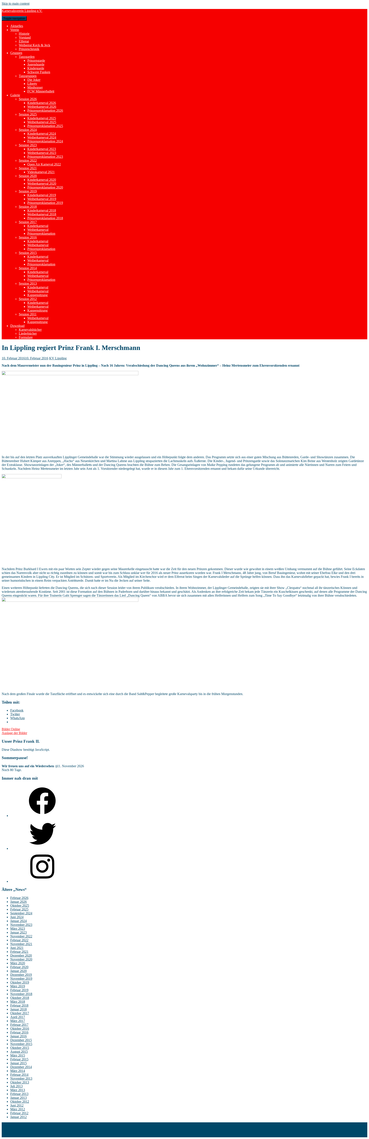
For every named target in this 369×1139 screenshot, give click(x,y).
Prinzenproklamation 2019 (45, 203)
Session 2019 (28, 191)
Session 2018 (28, 206)
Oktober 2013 (19, 1082)
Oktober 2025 (19, 905)
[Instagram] (42, 881)
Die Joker (33, 80)
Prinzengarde (36, 60)
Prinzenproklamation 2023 (45, 156)
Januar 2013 (18, 1097)
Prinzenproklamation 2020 (45, 187)
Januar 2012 (18, 1117)
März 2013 (17, 1090)
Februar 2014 (19, 1074)
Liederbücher (28, 333)
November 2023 (21, 925)
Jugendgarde (35, 64)
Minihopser (35, 87)
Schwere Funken (38, 72)
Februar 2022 (19, 940)
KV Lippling (58, 358)
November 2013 (21, 1078)
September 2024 (21, 913)
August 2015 (19, 1051)
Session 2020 (28, 176)
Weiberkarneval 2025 (41, 122)
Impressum (17, 1128)
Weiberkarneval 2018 (41, 214)
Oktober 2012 (19, 1101)
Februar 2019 (19, 990)
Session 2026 (28, 99)
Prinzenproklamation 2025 (45, 126)
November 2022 (21, 936)
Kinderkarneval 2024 (41, 133)
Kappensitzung (37, 295)
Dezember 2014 (21, 1067)
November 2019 (21, 978)
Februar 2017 (19, 1024)
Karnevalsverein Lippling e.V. (22, 11)
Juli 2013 (16, 1086)
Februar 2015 (19, 1059)
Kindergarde (35, 68)
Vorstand (25, 37)
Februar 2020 (19, 967)
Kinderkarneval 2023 (41, 149)
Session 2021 (28, 168)
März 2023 (17, 928)
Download (17, 326)
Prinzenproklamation (41, 233)
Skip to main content (15, 3)
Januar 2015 (18, 1063)
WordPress (118, 1135)
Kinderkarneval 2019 (41, 195)
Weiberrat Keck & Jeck (34, 45)
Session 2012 (28, 299)
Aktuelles (16, 26)
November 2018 (21, 994)
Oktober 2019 (19, 982)
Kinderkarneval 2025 (41, 118)
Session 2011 (28, 314)
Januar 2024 (18, 921)
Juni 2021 (16, 948)
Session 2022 (28, 160)
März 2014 (17, 1071)
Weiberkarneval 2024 (41, 137)
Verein (14, 30)
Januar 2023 (18, 932)
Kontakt (15, 1124)
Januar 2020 (18, 971)
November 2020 (21, 959)
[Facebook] (42, 815)
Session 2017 (28, 222)
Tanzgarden (27, 57)
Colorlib (87, 1135)
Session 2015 (28, 253)
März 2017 (17, 1021)
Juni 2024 (16, 917)
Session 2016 (28, 237)
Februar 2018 (19, 1005)
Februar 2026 (19, 898)
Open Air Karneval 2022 (44, 164)
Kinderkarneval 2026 (41, 103)
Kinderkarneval (37, 226)
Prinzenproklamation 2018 (45, 218)
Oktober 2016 (19, 1028)
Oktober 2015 (19, 1048)
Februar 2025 (19, 909)
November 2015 (21, 1044)
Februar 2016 (19, 1032)
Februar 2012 (19, 1113)
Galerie (15, 95)
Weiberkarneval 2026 (41, 106)
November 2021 (21, 944)
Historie (24, 33)
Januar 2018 (18, 1009)
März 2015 (17, 1055)
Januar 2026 (18, 901)
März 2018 (17, 1001)
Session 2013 (28, 283)
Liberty (32, 83)
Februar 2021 (19, 951)
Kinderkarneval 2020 (41, 180)
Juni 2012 (16, 1105)
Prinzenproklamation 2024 (45, 141)
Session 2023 (28, 145)
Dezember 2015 (21, 1040)
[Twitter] (42, 848)
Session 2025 (28, 114)
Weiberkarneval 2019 (41, 199)
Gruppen (16, 53)
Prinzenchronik (29, 49)
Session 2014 (28, 268)
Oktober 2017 (19, 1013)
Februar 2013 (19, 1094)
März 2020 (17, 963)
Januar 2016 (18, 1036)
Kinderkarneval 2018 (41, 210)
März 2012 (17, 1109)
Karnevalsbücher (30, 329)
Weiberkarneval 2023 (41, 153)
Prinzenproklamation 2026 (45, 110)
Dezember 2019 (21, 974)
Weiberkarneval (37, 229)
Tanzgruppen (28, 76)
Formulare (26, 337)
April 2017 (17, 1017)
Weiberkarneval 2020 (41, 183)
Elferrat (24, 41)
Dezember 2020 (21, 955)
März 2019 (17, 986)
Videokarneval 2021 (41, 172)
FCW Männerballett (40, 91)
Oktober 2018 (19, 998)
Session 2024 (28, 130)
